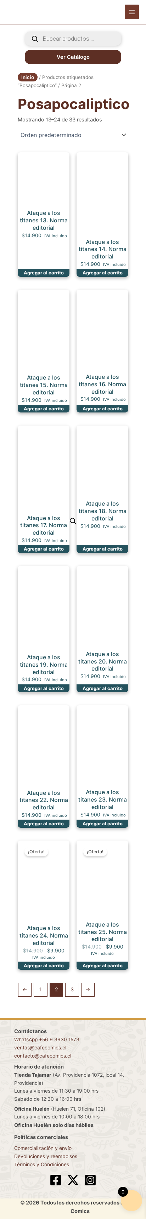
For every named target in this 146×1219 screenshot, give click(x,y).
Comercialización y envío (43, 1148)
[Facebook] (55, 1180)
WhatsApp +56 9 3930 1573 (46, 1039)
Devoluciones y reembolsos (45, 1156)
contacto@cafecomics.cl (42, 1056)
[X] (73, 1180)
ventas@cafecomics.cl (40, 1047)
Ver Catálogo (73, 57)
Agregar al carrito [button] (44, 272)
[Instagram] (90, 1180)
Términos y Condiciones (41, 1164)
